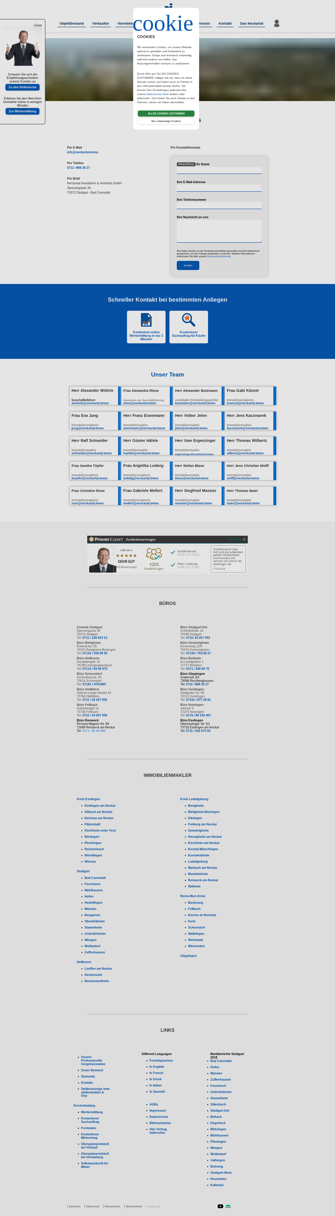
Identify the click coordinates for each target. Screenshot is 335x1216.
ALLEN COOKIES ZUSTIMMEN (166, 113)
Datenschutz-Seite (157, 94)
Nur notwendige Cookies (166, 121)
